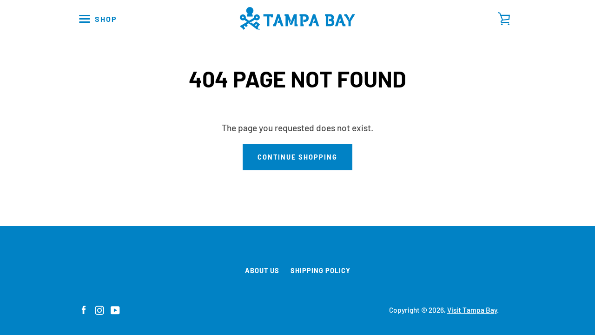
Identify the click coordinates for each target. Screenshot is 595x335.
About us (262, 271)
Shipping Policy (320, 271)
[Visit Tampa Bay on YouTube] (115, 309)
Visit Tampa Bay (472, 310)
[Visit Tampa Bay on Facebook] (83, 309)
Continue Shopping (297, 157)
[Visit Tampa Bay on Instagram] (99, 309)
